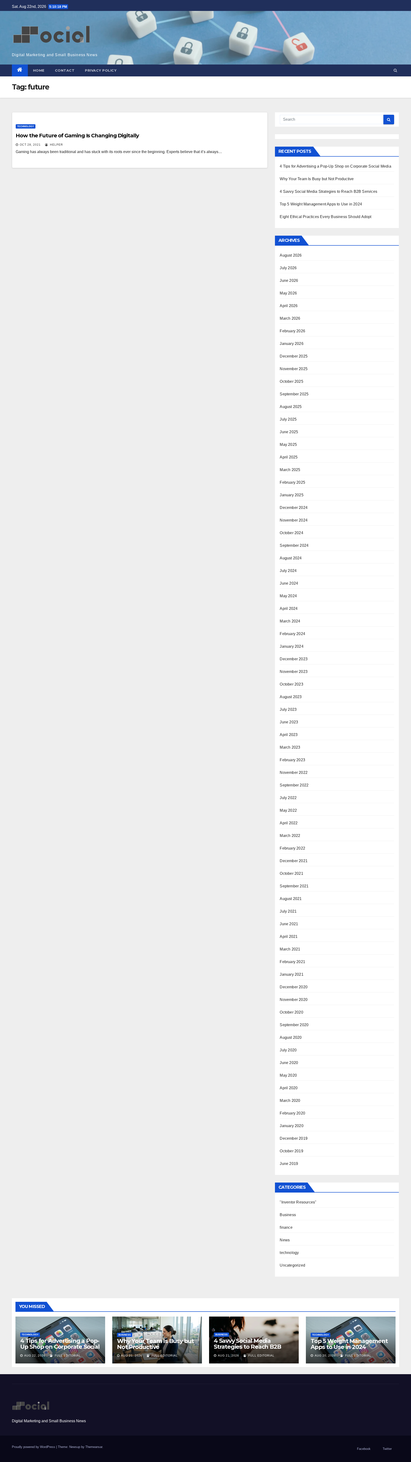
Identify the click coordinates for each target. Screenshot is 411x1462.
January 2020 (291, 1126)
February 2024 (292, 634)
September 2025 (294, 394)
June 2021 (289, 924)
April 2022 (289, 823)
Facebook (364, 1449)
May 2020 (288, 1075)
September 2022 (294, 785)
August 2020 (291, 1037)
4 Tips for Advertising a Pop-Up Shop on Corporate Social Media (335, 166)
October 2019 (291, 1151)
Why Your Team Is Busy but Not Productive (317, 179)
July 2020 (288, 1050)
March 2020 (290, 1101)
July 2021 (288, 911)
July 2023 (288, 709)
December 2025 (294, 356)
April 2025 (289, 457)
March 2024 (290, 621)
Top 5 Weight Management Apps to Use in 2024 (321, 204)
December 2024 (294, 508)
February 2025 (292, 482)
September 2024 (294, 545)
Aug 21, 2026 (131, 1355)
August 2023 (291, 697)
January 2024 (291, 646)
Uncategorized (292, 1265)
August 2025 (291, 407)
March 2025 (290, 470)
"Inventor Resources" (298, 1202)
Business (288, 1215)
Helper (56, 144)
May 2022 (288, 810)
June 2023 (289, 722)
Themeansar (93, 1447)
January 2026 (291, 344)
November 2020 (294, 1000)
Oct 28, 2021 (30, 144)
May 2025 (288, 445)
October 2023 (291, 684)
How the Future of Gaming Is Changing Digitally (77, 135)
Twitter (387, 1449)
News (285, 1240)
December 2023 (294, 659)
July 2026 (288, 268)
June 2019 (289, 1164)
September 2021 (294, 886)
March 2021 (290, 949)
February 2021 (292, 962)
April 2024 (289, 609)
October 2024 (291, 533)
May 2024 (288, 596)
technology (25, 126)
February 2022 (292, 848)
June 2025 (289, 432)
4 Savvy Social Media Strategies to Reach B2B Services (328, 191)
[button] (395, 70)
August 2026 (291, 255)
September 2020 (294, 1025)
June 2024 (289, 583)
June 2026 (289, 280)
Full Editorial (67, 1355)
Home (38, 70)
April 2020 (289, 1088)
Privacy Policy (101, 70)
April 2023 (289, 735)
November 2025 (294, 369)
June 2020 (289, 1063)
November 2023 (294, 672)
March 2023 (290, 747)
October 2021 (291, 873)
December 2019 (294, 1138)
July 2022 (288, 798)
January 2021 (291, 974)
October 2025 (291, 381)
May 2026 (288, 293)
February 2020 (292, 1113)
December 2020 (294, 987)
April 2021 (289, 937)
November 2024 (294, 520)
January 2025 (291, 495)
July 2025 (288, 419)
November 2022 (294, 773)
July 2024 (288, 571)
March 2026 (290, 318)
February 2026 (292, 331)
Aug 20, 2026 (325, 1355)
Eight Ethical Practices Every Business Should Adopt (325, 217)
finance (286, 1227)
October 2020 (291, 1012)
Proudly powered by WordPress (34, 1447)
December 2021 (294, 861)
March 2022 (290, 836)
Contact (65, 70)
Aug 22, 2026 (34, 1355)
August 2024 (291, 558)
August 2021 (291, 899)
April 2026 (289, 306)
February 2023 (292, 760)
